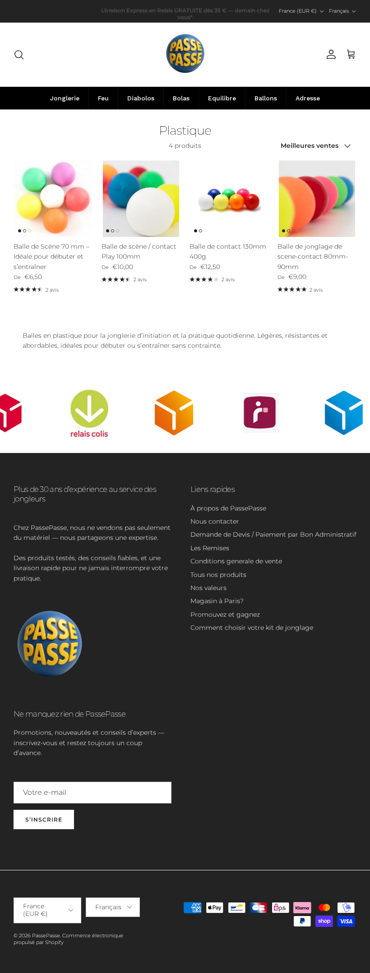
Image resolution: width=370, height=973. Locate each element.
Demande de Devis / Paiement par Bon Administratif (273, 534)
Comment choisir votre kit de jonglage (251, 627)
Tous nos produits (218, 575)
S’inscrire (43, 819)
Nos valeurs (208, 588)
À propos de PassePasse (228, 508)
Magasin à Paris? (217, 601)
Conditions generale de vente (236, 561)
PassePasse (46, 935)
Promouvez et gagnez (225, 614)
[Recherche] (19, 54)
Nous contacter (214, 521)
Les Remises (209, 548)
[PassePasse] (185, 54)
